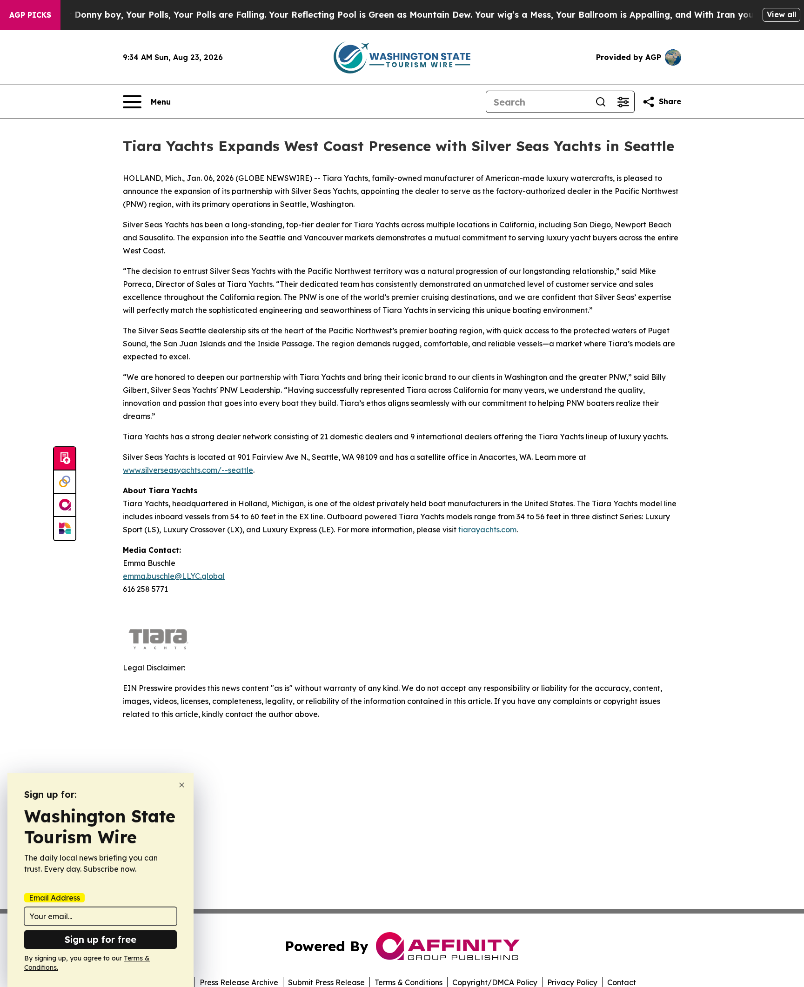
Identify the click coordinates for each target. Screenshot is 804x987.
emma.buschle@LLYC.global (174, 576)
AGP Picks (30, 15)
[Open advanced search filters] (623, 102)
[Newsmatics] (64, 528)
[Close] (181, 785)
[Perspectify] (64, 482)
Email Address (54, 897)
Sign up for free (100, 939)
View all (781, 14)
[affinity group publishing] (64, 505)
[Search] (601, 102)
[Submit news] (64, 458)
